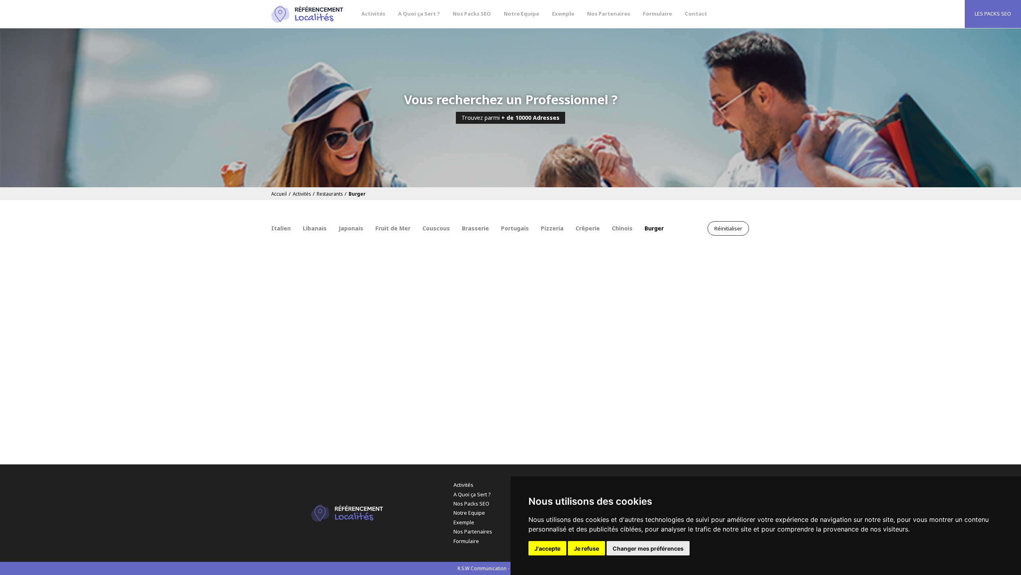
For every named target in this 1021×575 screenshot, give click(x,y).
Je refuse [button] (586, 548)
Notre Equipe (521, 13)
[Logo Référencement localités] (307, 14)
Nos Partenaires (608, 13)
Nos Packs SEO (472, 13)
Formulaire (657, 13)
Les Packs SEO (993, 13)
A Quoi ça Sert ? (419, 13)
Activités (373, 13)
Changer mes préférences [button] (648, 548)
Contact (696, 13)
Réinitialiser (728, 228)
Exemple (563, 13)
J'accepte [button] (547, 548)
